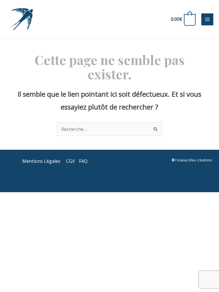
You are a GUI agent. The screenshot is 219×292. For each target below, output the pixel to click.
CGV (70, 161)
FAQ (83, 161)
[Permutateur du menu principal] (207, 19)
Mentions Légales (42, 161)
